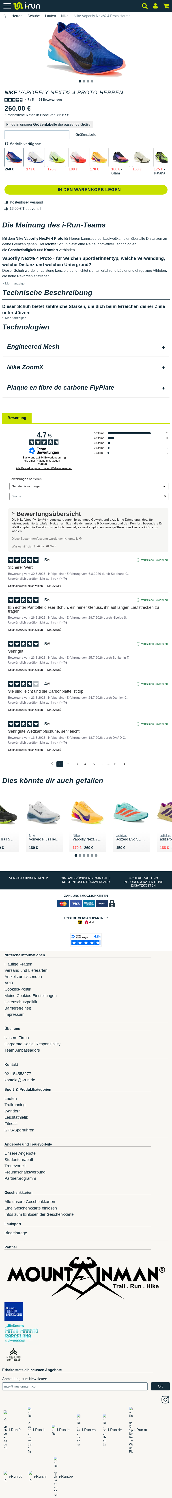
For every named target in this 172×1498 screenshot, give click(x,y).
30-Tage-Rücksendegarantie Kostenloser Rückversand (86, 880)
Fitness (10, 1123)
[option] (86, 50)
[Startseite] (4, 16)
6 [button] (100, 859)
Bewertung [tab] (17, 418)
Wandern (12, 1111)
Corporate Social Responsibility (32, 1044)
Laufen (50, 16)
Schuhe (34, 16)
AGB (8, 983)
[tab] (86, 347)
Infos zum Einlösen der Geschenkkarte (39, 1214)
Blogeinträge (15, 1233)
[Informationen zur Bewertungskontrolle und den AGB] (65, 458)
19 (115, 764)
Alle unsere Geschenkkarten (29, 1201)
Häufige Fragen (18, 964)
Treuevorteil (15, 1166)
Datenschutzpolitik (20, 1002)
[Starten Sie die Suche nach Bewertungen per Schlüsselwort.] (165, 496)
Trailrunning (15, 1105)
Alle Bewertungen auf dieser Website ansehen (44, 468)
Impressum (14, 1014)
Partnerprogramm (20, 1178)
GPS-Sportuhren (19, 1130)
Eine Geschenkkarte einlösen (30, 1208)
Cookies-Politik (17, 989)
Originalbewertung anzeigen (25, 586)
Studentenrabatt (18, 1159)
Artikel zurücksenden (23, 976)
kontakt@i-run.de (19, 1080)
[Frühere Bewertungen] (52, 763)
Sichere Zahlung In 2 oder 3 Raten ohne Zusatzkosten (143, 881)
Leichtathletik (16, 1117)
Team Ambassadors (22, 1050)
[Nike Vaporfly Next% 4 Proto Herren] (14, 157)
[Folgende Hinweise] (124, 764)
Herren (16, 16)
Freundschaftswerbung (24, 1172)
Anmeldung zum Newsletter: (24, 1379)
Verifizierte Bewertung (154, 560)
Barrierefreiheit (17, 1008)
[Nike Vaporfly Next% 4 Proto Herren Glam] (120, 157)
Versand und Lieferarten (25, 970)
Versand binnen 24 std (28, 878)
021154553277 (17, 1074)
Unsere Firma (16, 1037)
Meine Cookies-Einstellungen (30, 995)
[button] (36, 134)
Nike (65, 16)
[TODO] (80, 538)
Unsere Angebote (20, 1153)
